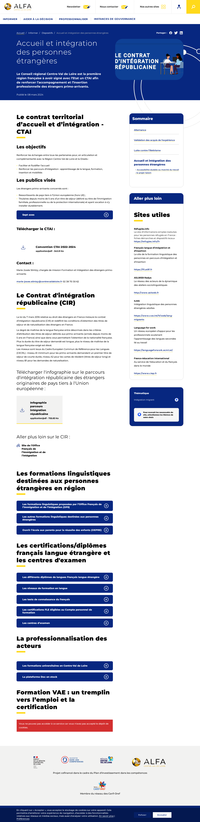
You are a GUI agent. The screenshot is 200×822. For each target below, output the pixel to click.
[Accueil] (17, 6)
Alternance (140, 130)
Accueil (20, 33)
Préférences (23, 818)
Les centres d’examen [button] (36, 623)
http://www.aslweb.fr (146, 292)
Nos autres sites (149, 6)
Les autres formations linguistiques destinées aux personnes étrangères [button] (60, 518)
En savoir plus (106, 816)
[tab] (65, 214)
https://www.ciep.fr (145, 373)
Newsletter (74, 6)
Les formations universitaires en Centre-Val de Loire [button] (54, 665)
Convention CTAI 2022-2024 (56, 247)
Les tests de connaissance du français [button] (46, 599)
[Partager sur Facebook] (170, 33)
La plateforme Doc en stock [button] (39, 676)
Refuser (142, 815)
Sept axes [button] (28, 214)
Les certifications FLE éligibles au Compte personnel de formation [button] (57, 611)
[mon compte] (179, 7)
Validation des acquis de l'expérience (154, 140)
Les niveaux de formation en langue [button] (44, 588)
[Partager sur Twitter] (176, 33)
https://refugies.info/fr (147, 241)
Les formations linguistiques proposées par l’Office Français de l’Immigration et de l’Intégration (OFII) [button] (62, 506)
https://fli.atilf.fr (143, 269)
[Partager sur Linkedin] (181, 33)
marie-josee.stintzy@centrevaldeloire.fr (39, 281)
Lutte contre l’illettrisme (147, 150)
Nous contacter (109, 6)
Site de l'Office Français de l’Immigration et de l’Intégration (34, 450)
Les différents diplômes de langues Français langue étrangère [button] (60, 577)
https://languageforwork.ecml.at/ (153, 350)
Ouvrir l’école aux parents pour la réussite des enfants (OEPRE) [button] (62, 530)
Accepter (162, 815)
